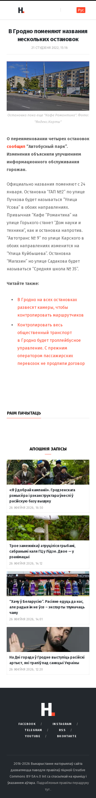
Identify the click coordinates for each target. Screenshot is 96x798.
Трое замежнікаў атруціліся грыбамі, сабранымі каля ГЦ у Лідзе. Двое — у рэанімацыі (42, 551)
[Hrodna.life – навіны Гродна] (21, 10)
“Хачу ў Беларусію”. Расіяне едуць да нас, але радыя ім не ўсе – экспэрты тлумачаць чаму (47, 607)
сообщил (16, 146)
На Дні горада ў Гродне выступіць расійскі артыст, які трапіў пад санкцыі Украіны (47, 660)
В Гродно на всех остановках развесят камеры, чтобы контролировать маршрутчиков (50, 307)
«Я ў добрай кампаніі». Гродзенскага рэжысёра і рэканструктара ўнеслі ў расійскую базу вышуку (42, 495)
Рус (81, 10)
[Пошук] (65, 10)
